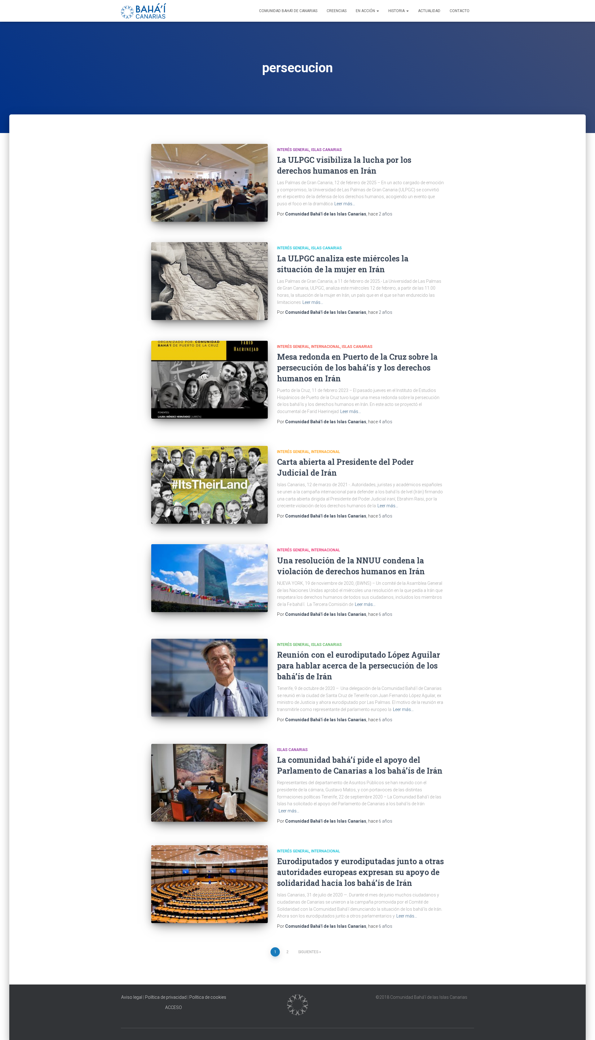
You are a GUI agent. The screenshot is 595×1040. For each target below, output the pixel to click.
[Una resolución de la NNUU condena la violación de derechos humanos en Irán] (209, 578)
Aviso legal (132, 997)
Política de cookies (207, 997)
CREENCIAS (336, 11)
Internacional (325, 346)
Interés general (293, 150)
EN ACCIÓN (366, 11)
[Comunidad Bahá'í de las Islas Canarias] (143, 11)
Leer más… (344, 203)
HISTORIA (397, 11)
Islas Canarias (326, 150)
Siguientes (308, 952)
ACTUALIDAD (429, 11)
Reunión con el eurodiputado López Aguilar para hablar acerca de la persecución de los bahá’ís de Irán (358, 666)
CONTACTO (459, 11)
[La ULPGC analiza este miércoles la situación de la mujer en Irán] (209, 281)
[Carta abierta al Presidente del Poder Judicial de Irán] (209, 485)
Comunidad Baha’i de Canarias (288, 11)
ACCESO (173, 1007)
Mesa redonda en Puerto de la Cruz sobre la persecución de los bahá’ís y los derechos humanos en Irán (357, 368)
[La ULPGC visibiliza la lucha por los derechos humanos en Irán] (209, 183)
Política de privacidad (166, 997)
